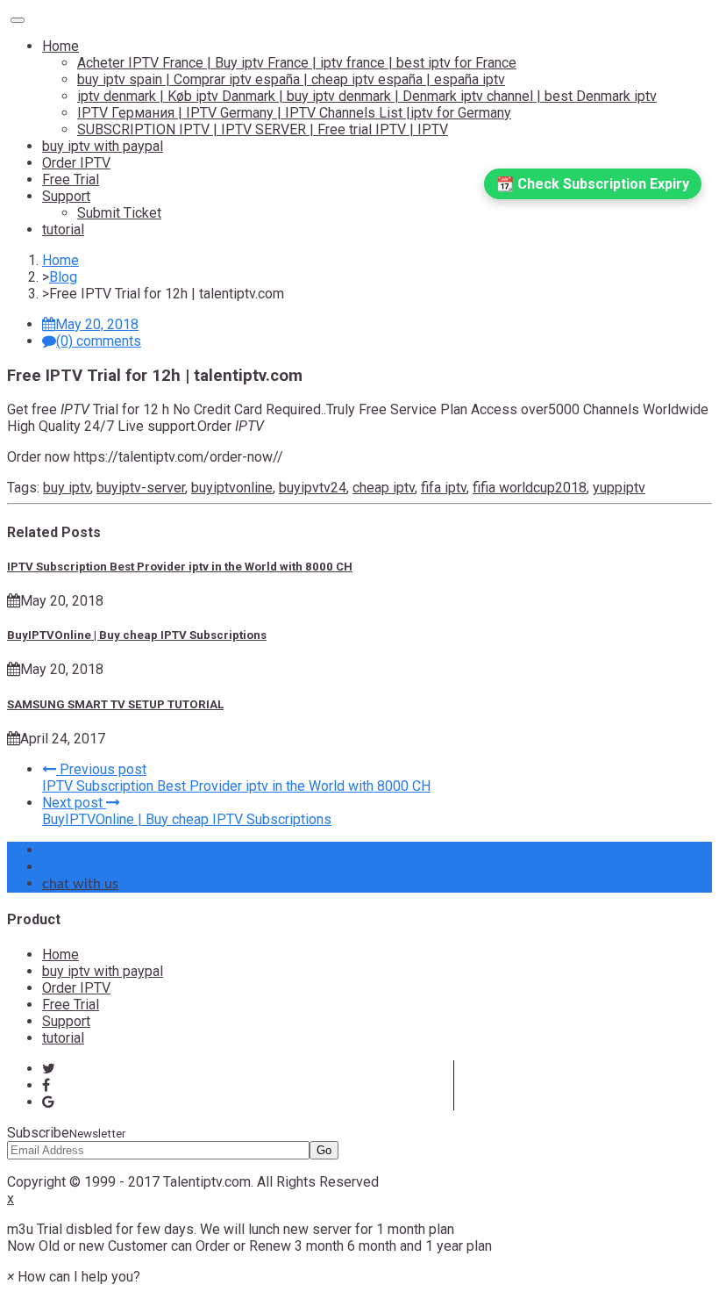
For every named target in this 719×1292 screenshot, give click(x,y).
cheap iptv (383, 487)
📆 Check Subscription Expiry (592, 184)
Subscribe (66, 1132)
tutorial (63, 229)
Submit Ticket (119, 213)
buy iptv (66, 487)
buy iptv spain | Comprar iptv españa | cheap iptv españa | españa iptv (291, 79)
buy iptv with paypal (102, 146)
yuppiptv (619, 487)
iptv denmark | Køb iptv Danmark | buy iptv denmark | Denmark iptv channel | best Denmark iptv (367, 96)
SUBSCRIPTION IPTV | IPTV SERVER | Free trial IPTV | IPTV (262, 129)
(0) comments (98, 341)
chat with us (80, 884)
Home (60, 46)
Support (66, 196)
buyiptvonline (232, 487)
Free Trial (70, 179)
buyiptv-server (140, 487)
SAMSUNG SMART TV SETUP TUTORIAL (115, 704)
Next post (74, 802)
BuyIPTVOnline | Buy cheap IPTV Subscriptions (137, 635)
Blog (63, 277)
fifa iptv (443, 487)
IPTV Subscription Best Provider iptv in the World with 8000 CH (179, 566)
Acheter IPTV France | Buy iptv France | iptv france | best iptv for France (296, 62)
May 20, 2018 (97, 324)
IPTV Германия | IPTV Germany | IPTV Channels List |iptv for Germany (294, 112)
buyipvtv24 (312, 487)
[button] (73, 1276)
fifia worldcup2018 (530, 487)
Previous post (101, 769)
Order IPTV (76, 162)
